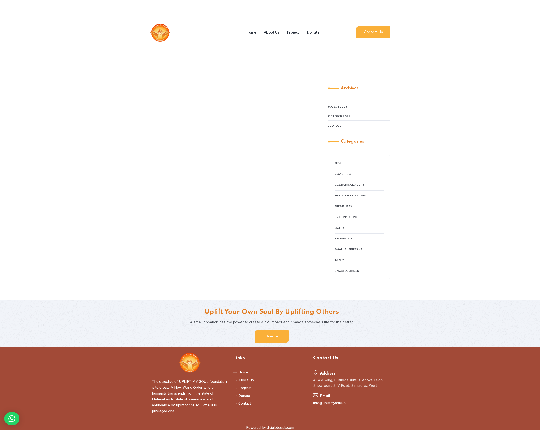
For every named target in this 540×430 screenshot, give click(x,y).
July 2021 (335, 125)
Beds (338, 163)
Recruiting (343, 238)
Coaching (343, 174)
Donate (271, 336)
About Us (246, 380)
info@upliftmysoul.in (329, 403)
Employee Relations (350, 195)
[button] (11, 418)
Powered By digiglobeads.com (270, 427)
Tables (340, 260)
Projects (244, 388)
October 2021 (339, 116)
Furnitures (343, 206)
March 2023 (337, 106)
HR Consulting (346, 217)
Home (243, 372)
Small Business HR (349, 249)
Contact (244, 403)
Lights (340, 228)
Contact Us (373, 32)
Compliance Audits (350, 185)
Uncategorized (347, 271)
